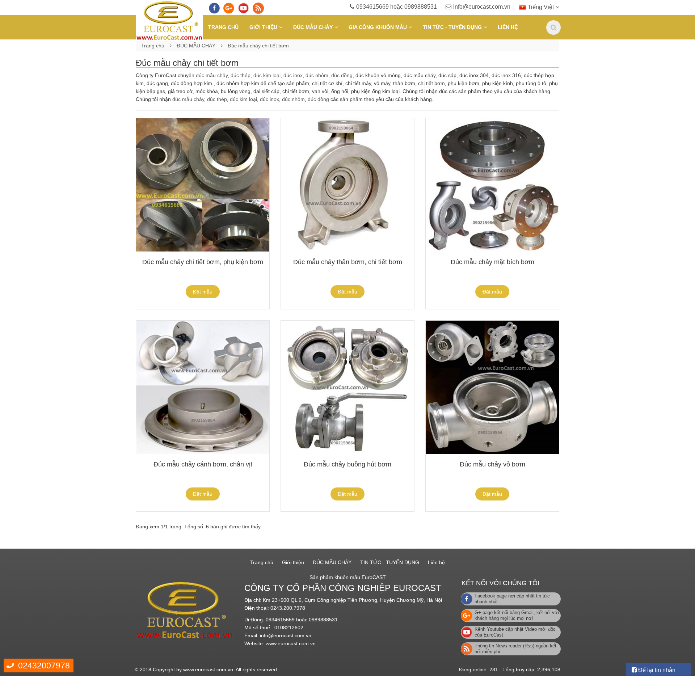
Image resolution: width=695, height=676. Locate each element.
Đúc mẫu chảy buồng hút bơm (347, 464)
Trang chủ (223, 27)
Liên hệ (508, 27)
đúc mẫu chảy (212, 75)
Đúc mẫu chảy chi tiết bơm (258, 45)
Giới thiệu (263, 27)
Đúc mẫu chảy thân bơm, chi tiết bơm (347, 262)
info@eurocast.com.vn (481, 7)
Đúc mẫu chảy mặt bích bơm (492, 262)
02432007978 (44, 665)
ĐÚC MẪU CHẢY (313, 27)
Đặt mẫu (202, 292)
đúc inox (293, 75)
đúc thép (240, 75)
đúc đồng (342, 75)
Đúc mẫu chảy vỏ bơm (492, 464)
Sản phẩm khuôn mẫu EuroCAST (347, 577)
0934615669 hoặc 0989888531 (396, 7)
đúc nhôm (317, 75)
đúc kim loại (267, 75)
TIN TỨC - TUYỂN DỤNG (452, 27)
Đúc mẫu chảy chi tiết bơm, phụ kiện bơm (202, 262)
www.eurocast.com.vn (291, 643)
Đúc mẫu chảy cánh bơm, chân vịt (202, 464)
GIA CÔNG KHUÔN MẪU (378, 27)
